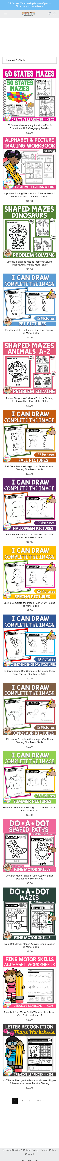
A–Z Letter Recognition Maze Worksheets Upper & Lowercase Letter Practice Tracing (29, 1082)
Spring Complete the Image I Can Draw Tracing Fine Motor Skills (29, 604)
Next (39, 1100)
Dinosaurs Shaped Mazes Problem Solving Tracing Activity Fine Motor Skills (29, 263)
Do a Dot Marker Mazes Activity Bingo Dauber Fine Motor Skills (29, 945)
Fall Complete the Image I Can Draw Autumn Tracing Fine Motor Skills (29, 468)
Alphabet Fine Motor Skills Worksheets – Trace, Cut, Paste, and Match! (29, 1014)
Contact (29, 1154)
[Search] (50, 13)
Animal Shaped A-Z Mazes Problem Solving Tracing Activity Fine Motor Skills (29, 400)
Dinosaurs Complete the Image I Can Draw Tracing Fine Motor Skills (29, 741)
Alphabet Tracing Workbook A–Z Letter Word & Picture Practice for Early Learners (29, 195)
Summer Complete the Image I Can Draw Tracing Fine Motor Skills (29, 809)
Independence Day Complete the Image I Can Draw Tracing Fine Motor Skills (29, 672)
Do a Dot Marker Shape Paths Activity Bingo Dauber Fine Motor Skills (29, 877)
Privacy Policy (48, 1150)
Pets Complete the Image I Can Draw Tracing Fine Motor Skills (29, 332)
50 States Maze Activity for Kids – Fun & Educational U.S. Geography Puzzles (30, 127)
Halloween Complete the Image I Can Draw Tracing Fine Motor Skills (29, 536)
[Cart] (55, 13)
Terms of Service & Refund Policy (20, 1150)
